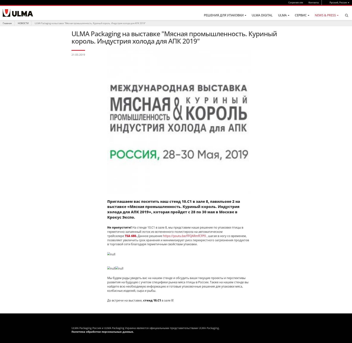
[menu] (339, 2)
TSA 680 (130, 236)
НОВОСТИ (23, 23)
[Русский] (18, 13)
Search (346, 15)
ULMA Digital (262, 15)
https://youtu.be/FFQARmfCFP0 (184, 236)
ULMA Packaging (209, 328)
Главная (7, 23)
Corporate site (295, 2)
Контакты (314, 2)
